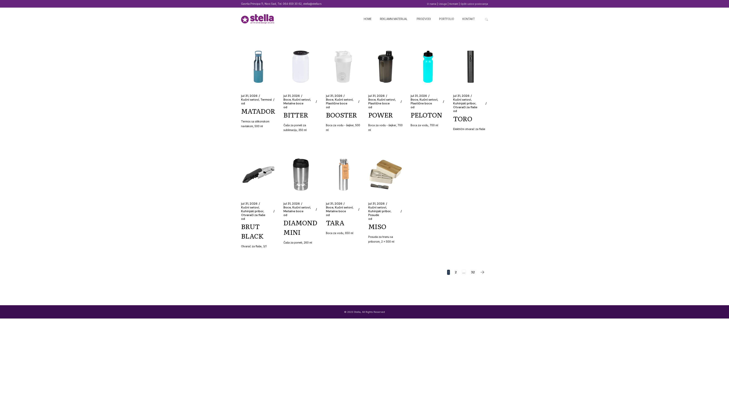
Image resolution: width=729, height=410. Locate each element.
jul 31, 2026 (249, 96)
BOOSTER (341, 115)
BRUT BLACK (252, 231)
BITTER (295, 115)
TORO (462, 118)
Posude (373, 215)
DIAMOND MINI (300, 227)
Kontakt (453, 3)
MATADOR (258, 111)
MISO (377, 226)
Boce (287, 100)
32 (473, 272)
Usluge (443, 3)
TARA (335, 222)
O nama (432, 3)
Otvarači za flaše (465, 107)
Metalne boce (293, 103)
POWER (380, 115)
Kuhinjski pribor (464, 103)
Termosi (266, 100)
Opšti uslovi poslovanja (474, 3)
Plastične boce (336, 103)
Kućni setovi (250, 100)
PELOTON (426, 115)
